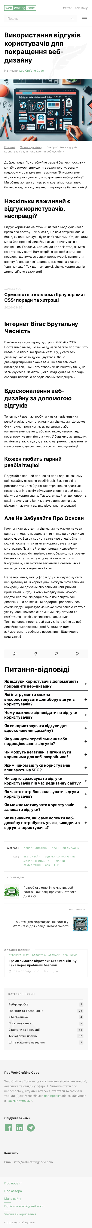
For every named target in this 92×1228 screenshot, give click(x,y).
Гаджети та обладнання (26, 1010)
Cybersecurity (19, 955)
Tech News (70, 955)
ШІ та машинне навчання (27, 1042)
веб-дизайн (32, 856)
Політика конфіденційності (24, 1206)
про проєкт (52, 1095)
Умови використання (20, 1214)
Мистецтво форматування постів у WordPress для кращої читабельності (40, 924)
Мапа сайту (13, 1198)
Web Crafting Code (31, 70)
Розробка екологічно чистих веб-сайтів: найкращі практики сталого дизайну (50, 892)
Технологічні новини (23, 1036)
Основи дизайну (35, 848)
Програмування (20, 1023)
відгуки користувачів (60, 856)
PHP (56, 865)
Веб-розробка (18, 1004)
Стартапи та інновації (24, 1029)
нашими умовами (19, 1100)
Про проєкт (13, 1183)
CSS (47, 865)
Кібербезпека (18, 1017)
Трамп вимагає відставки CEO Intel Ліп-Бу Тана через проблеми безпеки (43, 963)
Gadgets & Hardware (46, 955)
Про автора (13, 1191)
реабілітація (32, 865)
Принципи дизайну (65, 848)
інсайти (59, 861)
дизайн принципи (36, 861)
